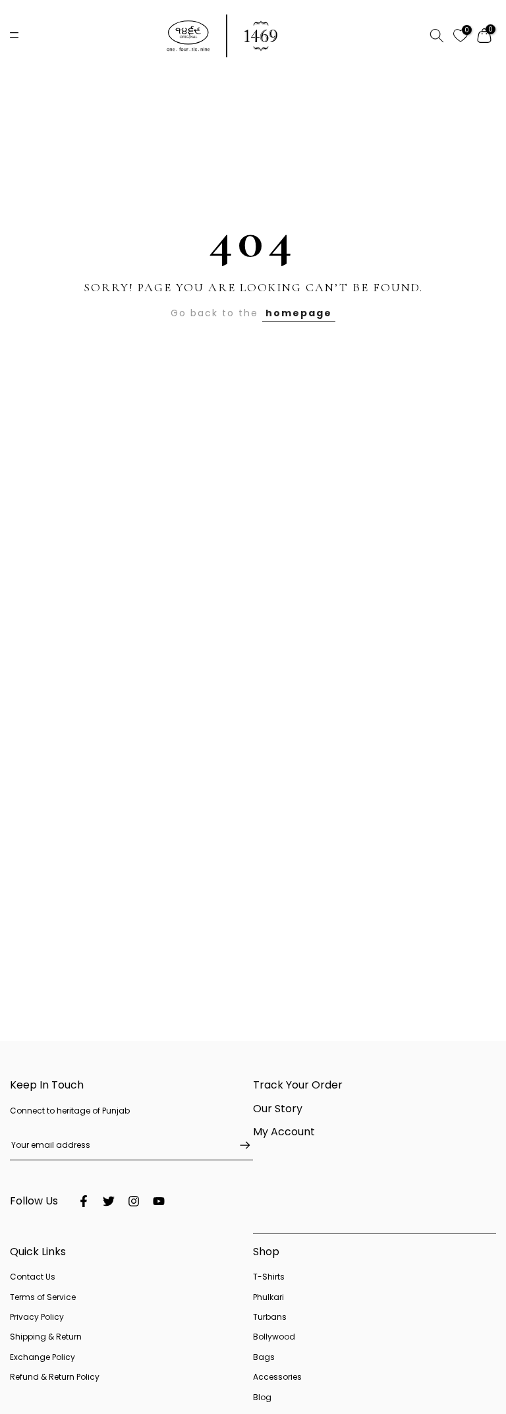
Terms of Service (43, 1297)
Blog (262, 1397)
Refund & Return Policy (54, 1376)
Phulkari (268, 1297)
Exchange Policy (42, 1357)
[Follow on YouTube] (159, 1201)
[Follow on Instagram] (134, 1201)
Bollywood (274, 1336)
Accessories (277, 1376)
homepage (299, 313)
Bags (264, 1357)
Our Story (277, 1108)
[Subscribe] (238, 1145)
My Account (284, 1131)
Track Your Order (298, 1084)
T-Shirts (269, 1276)
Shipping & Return (46, 1336)
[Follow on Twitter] (109, 1201)
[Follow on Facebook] (84, 1201)
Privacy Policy (37, 1316)
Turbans (270, 1316)
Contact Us (32, 1276)
